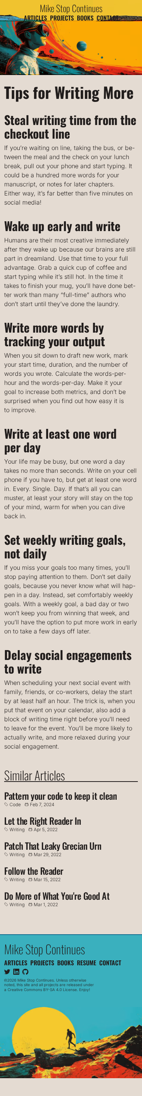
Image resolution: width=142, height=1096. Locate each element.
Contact (108, 18)
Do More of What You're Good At (56, 895)
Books (85, 18)
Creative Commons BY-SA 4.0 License (42, 989)
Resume (86, 962)
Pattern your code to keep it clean (60, 795)
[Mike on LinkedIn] (16, 971)
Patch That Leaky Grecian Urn (52, 845)
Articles (35, 18)
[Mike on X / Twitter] (7, 971)
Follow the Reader (33, 870)
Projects (62, 18)
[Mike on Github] (25, 971)
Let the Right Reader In (42, 820)
